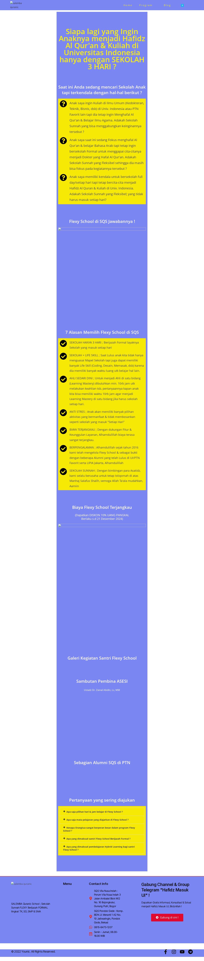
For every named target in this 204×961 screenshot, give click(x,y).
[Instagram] (173, 951)
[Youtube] (182, 951)
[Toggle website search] (191, 5)
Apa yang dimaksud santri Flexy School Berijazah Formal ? (98, 838)
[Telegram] (190, 951)
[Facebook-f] (165, 951)
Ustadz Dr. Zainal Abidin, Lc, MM (102, 690)
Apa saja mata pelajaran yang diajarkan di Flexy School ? (97, 819)
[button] (102, 812)
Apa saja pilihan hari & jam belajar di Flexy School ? (94, 811)
